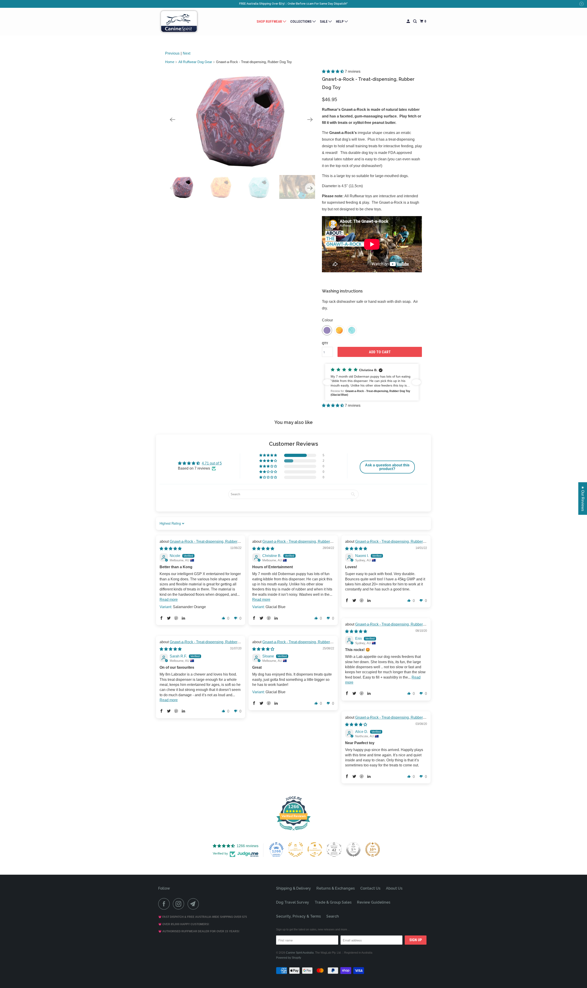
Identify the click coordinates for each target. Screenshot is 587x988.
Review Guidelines (373, 902)
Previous (172, 53)
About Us (394, 888)
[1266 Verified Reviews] (293, 831)
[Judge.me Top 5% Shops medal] (353, 849)
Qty (325, 343)
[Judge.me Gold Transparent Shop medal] (314, 849)
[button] (333, 71)
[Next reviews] (416, 382)
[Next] (310, 119)
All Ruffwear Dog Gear (195, 62)
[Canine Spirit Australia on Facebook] (165, 904)
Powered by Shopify (288, 957)
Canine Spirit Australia (300, 952)
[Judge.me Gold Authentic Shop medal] (295, 849)
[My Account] (409, 21)
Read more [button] (169, 599)
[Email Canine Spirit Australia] (194, 904)
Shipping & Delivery (293, 888)
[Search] (415, 21)
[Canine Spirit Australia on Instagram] (180, 904)
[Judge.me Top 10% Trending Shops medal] (372, 849)
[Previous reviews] (327, 382)
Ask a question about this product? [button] (387, 467)
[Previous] (172, 119)
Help (340, 21)
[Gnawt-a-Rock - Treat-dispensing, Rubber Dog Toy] (241, 119)
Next (186, 53)
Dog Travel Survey (292, 902)
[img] (171, 549)
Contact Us (370, 888)
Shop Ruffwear (270, 21)
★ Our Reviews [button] (583, 498)
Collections (301, 21)
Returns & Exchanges (335, 888)
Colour (327, 320)
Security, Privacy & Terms (298, 916)
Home (169, 62)
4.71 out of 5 (212, 463)
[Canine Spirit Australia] (178, 22)
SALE (324, 21)
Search (332, 916)
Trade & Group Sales (333, 902)
